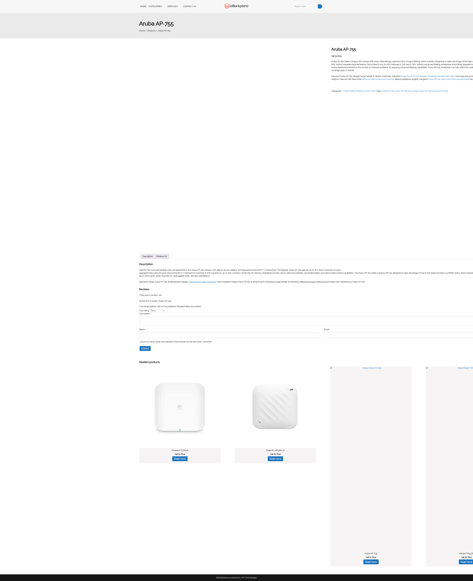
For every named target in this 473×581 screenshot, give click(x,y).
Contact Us (189, 6)
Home (143, 6)
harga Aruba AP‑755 (422, 91)
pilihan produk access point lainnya (378, 79)
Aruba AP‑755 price (403, 91)
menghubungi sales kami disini (202, 282)
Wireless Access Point (366, 91)
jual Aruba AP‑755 (440, 91)
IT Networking (348, 91)
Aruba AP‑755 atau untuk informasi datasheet (448, 79)
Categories (155, 6)
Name (142, 329)
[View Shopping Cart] (333, 6)
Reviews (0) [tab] (161, 256)
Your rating (144, 310)
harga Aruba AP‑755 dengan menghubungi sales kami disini (428, 76)
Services (172, 6)
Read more (180, 458)
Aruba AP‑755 (387, 91)
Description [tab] (148, 256)
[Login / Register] (327, 6)
